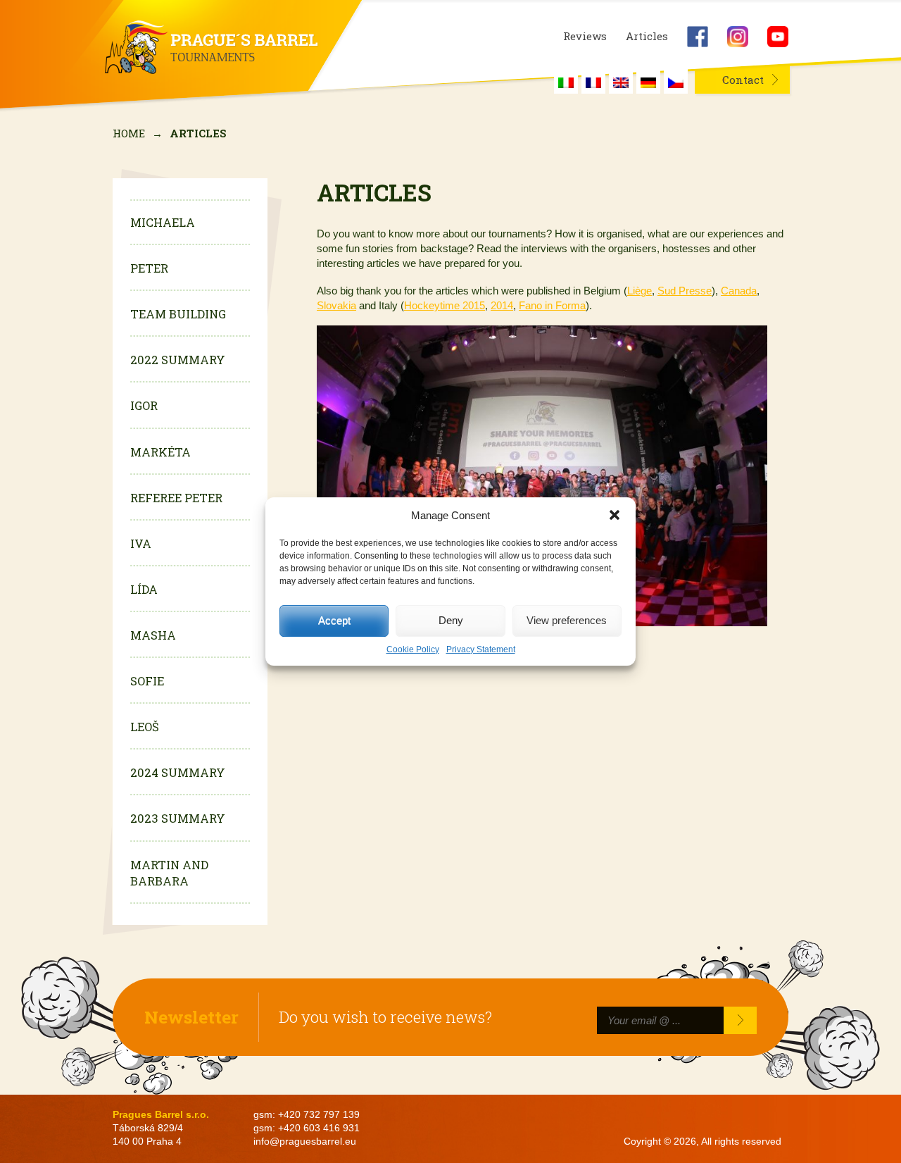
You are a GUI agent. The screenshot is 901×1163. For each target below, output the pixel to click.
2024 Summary (177, 772)
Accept (334, 620)
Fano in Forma (552, 305)
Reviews (585, 36)
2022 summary (177, 359)
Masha (153, 635)
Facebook (697, 36)
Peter (149, 268)
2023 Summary (177, 818)
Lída (144, 589)
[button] (614, 515)
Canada (739, 291)
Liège (639, 291)
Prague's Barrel (212, 47)
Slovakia (336, 305)
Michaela (162, 222)
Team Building (178, 313)
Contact (743, 80)
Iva (140, 543)
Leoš (144, 726)
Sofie (147, 680)
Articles (647, 36)
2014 (502, 305)
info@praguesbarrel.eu (304, 1141)
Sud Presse (684, 291)
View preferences (567, 620)
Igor (144, 405)
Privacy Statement (480, 649)
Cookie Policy (412, 649)
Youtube (777, 36)
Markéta (160, 451)
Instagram (737, 36)
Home (129, 133)
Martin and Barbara (169, 872)
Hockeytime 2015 (444, 305)
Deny (451, 620)
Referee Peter (176, 497)
